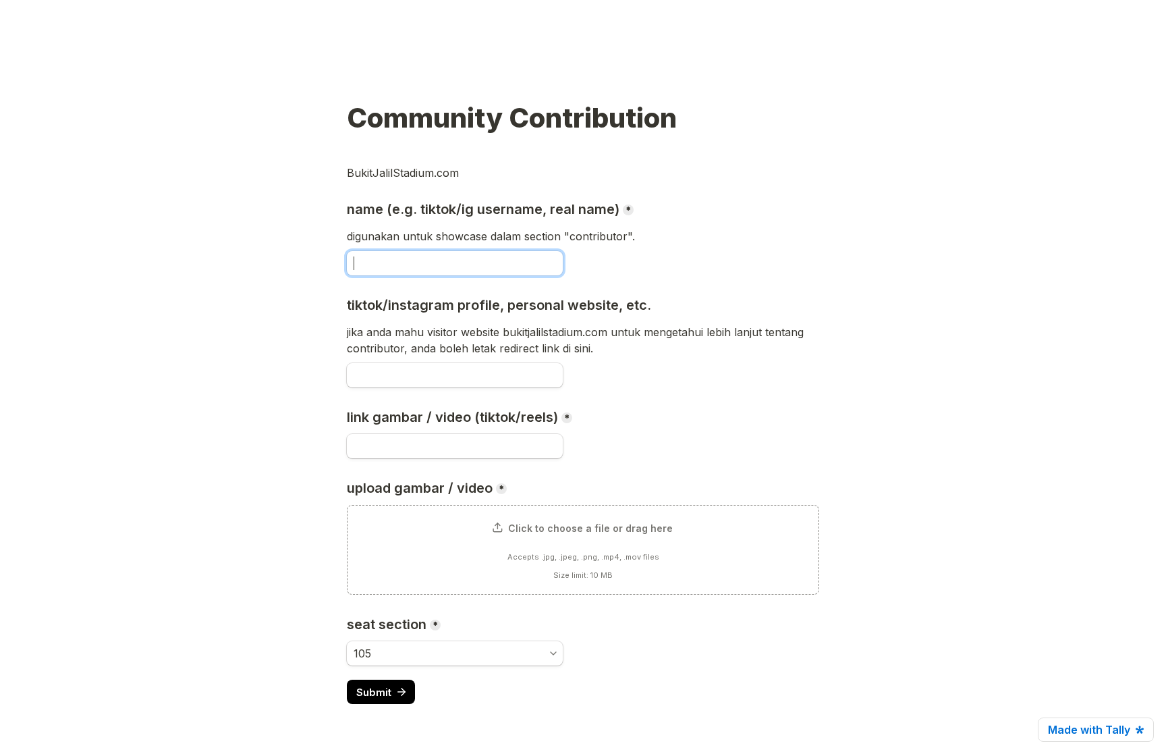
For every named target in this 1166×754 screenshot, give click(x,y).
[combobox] (455, 653)
